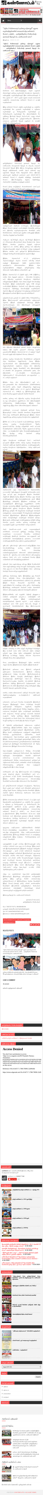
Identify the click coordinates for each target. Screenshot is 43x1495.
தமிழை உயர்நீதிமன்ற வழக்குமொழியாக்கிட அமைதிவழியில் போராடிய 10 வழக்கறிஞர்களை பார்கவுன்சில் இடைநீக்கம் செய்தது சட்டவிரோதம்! (20, 973)
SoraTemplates (19, 1492)
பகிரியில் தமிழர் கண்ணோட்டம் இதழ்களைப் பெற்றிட (17, 1038)
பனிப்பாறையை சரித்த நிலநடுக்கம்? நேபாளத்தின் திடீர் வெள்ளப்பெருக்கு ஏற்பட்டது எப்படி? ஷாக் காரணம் (18, 1263)
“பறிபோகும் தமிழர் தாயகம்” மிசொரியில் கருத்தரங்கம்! (26, 1331)
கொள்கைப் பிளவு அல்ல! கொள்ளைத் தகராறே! (24, 1295)
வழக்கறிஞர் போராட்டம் (9, 922)
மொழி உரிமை (27, 920)
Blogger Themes (31, 1492)
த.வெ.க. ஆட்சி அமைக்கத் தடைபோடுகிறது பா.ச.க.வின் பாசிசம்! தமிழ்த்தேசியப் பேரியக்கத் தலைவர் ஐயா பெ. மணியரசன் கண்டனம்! (26, 1454)
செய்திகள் (10, 920)
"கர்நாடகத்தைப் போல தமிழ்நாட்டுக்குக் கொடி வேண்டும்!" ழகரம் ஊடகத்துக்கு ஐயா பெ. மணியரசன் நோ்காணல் (26, 1277)
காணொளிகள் (7, 1393)
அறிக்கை (5, 1386)
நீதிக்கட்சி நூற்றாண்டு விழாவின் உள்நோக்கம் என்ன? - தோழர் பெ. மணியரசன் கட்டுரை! (25, 1477)
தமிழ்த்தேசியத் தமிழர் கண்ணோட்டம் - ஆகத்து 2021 (26, 1189)
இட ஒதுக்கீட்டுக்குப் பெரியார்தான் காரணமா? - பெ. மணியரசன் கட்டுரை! (26, 1468)
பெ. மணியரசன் (18, 920)
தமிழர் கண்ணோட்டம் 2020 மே (20, 1227)
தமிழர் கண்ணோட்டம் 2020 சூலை (21, 1208)
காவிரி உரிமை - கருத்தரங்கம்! (20, 1350)
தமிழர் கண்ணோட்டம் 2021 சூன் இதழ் (22, 1199)
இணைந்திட (5, 1029)
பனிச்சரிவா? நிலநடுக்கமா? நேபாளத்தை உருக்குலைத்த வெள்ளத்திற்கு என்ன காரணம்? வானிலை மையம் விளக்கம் (19, 1257)
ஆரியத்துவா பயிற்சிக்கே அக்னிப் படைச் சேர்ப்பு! (24, 1285)
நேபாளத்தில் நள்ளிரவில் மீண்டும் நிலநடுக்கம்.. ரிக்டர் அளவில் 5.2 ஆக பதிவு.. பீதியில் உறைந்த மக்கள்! (21, 1245)
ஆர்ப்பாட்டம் (6, 1390)
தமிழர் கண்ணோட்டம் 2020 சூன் (21, 1218)
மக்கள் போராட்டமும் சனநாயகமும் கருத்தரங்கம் (25, 1340)
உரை (5, 920)
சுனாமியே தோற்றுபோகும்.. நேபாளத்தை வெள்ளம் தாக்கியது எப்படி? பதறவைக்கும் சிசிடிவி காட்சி (20, 1249)
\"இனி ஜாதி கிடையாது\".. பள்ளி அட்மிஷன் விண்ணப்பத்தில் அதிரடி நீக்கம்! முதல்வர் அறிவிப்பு (20, 1253)
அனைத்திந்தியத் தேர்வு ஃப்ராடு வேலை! (22, 1314)
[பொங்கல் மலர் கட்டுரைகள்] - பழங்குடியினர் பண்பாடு (16, 1484)
